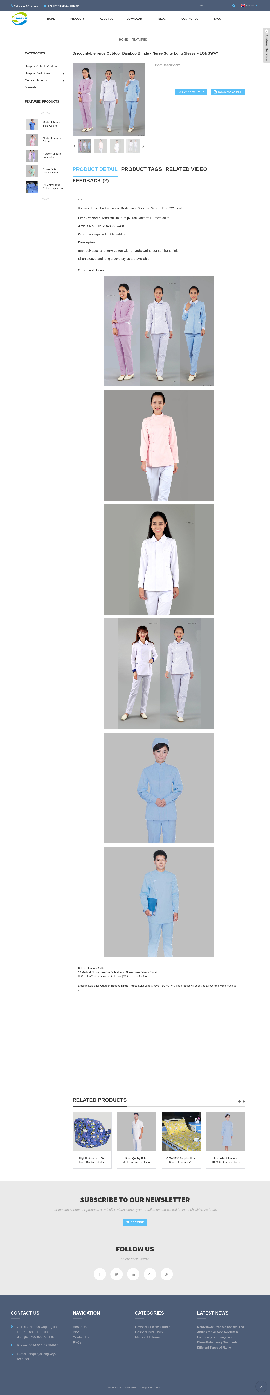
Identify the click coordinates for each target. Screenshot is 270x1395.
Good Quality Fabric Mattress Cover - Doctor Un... (137, 1162)
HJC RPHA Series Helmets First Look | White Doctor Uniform (113, 976)
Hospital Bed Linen (37, 73)
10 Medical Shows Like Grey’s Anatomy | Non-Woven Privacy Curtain (118, 972)
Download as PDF (230, 92)
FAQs (217, 18)
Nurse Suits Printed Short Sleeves (50, 171)
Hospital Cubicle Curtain (41, 66)
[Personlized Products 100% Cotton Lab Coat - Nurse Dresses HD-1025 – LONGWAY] (225, 1131)
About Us (106, 18)
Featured (139, 39)
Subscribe (135, 1222)
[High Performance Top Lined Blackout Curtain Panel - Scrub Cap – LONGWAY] (92, 1131)
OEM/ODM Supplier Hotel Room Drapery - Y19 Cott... (181, 1162)
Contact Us (189, 18)
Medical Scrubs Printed (52, 140)
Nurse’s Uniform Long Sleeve (52, 155)
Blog (162, 18)
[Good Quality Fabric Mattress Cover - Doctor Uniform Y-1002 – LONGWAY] (136, 1131)
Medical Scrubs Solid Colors (52, 124)
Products (77, 18)
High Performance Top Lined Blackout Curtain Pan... (92, 1162)
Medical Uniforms (36, 80)
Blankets (30, 87)
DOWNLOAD (134, 18)
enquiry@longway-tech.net (63, 5)
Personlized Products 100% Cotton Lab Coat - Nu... (226, 1162)
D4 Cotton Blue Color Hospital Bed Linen (53, 186)
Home (51, 18)
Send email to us (193, 92)
